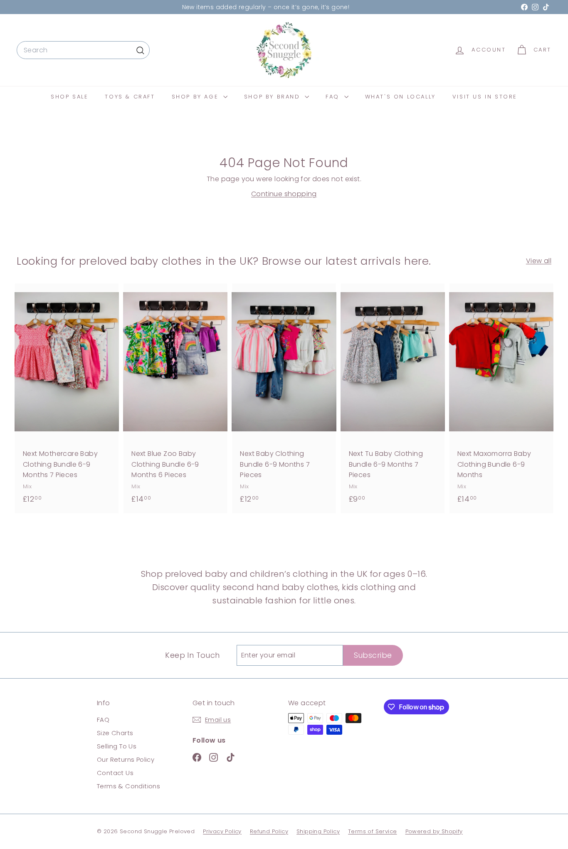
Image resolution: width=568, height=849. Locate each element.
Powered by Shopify (434, 831)
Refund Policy (269, 831)
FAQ (334, 97)
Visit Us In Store (484, 97)
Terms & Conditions (128, 786)
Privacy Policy (222, 831)
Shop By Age (196, 97)
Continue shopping (284, 194)
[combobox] (83, 50)
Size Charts (115, 732)
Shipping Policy (318, 831)
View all (538, 261)
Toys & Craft (130, 97)
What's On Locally (400, 97)
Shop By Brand (273, 97)
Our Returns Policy (125, 759)
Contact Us (115, 772)
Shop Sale (69, 97)
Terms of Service (372, 831)
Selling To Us (116, 746)
